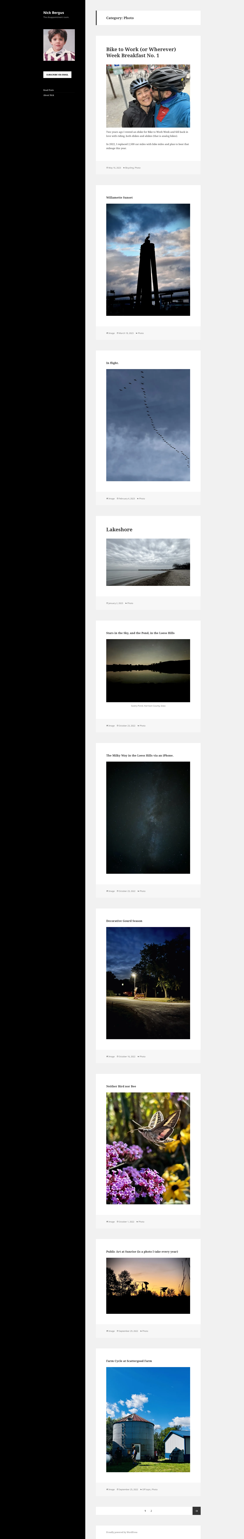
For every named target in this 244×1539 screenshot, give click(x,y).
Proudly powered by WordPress (121, 1532)
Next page (197, 1511)
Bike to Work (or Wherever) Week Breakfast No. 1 (141, 52)
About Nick (48, 95)
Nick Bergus (53, 12)
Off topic (146, 1489)
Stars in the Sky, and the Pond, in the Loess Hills (140, 633)
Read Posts (48, 90)
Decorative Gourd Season (124, 921)
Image (112, 333)
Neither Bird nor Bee (121, 1086)
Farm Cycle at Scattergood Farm (129, 1361)
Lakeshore (119, 529)
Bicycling (129, 167)
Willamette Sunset (119, 197)
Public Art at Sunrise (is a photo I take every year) (142, 1251)
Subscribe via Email (57, 74)
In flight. (112, 363)
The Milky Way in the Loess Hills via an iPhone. (139, 755)
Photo (138, 167)
